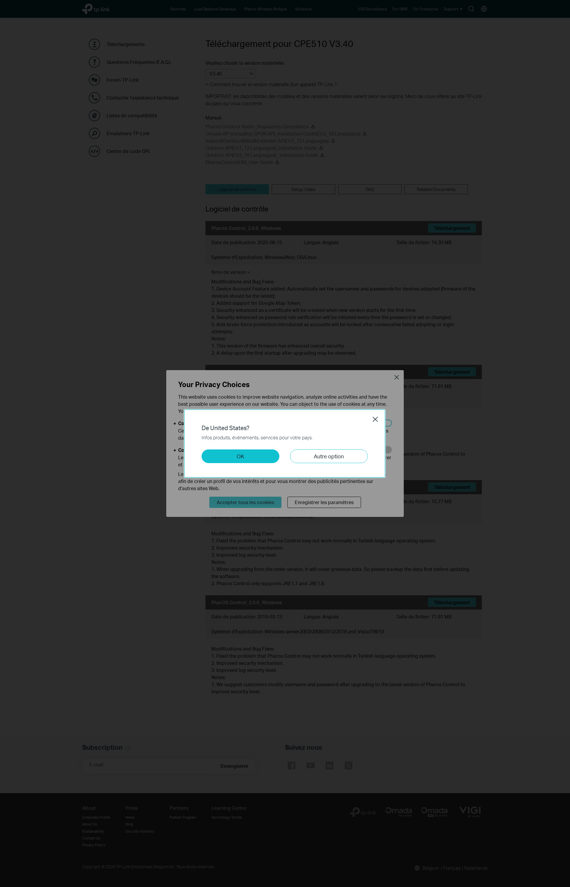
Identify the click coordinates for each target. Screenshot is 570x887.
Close (375, 419)
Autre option (329, 456)
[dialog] (285, 443)
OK (240, 456)
